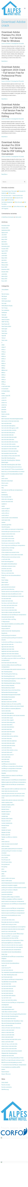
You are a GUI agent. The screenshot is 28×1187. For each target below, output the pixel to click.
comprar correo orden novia (8, 533)
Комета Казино (5, 1071)
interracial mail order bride (8, 617)
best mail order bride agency (8, 425)
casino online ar (5, 513)
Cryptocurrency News (7, 550)
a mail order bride (6, 386)
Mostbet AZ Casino (6, 807)
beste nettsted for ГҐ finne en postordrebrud (12, 469)
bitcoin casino (5, 483)
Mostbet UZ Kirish (6, 832)
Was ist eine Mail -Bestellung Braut (10, 1016)
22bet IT (4, 347)
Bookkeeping (5, 494)
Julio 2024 (4, 234)
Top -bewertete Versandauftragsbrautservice (12, 972)
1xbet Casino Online (6, 326)
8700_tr (3, 365)
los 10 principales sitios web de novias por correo (13, 669)
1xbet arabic (4, 317)
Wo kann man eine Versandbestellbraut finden (13, 1057)
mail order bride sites (7, 738)
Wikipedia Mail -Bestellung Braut (9, 1053)
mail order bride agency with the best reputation (13, 715)
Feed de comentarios (7, 1087)
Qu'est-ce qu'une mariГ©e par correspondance (13, 908)
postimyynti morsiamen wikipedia (9, 889)
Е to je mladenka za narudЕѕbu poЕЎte (11, 1067)
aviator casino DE (6, 395)
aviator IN (4, 398)
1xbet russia (4, 340)
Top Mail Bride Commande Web (9, 981)
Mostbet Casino (5, 809)
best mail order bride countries (9, 430)
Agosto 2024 (5, 232)
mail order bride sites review (8, 745)
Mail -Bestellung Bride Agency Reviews (11, 683)
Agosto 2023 (5, 251)
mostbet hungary (6, 814)
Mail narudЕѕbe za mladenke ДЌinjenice (11, 708)
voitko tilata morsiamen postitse (9, 1011)
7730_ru (4, 351)
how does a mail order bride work (9, 603)
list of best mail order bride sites (9, 662)
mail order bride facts (7, 729)
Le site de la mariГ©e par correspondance (12, 642)
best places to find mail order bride (10, 451)
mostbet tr (4, 827)
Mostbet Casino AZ (6, 811)
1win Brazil (4, 298)
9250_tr (3, 377)
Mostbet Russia (5, 825)
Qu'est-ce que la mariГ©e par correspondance (13, 910)
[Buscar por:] (14, 181)
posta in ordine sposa (7, 880)
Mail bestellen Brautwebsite (8, 697)
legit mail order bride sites (8, 646)
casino (3, 506)
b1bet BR (4, 407)
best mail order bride (6, 423)
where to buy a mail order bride (9, 1046)
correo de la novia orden (7, 536)
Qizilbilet (4, 906)
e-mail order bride (6, 559)
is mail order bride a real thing (9, 619)
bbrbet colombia (5, 414)
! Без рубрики (5, 289)
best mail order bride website (8, 444)
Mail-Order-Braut (6, 761)
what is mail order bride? (7, 1037)
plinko (3, 873)
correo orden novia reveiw (8, 538)
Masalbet (4, 773)
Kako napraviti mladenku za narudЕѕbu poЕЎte (13, 623)
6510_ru (3, 349)
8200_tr (3, 354)
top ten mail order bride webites (9, 1000)
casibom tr (4, 503)
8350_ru (4, 358)
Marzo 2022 (4, 276)
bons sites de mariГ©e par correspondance (12, 490)
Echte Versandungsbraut (7, 561)
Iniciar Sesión (5, 1082)
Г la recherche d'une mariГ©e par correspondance (14, 1064)
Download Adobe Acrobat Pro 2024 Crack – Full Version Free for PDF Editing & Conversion (13, 148)
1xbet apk (4, 314)
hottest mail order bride (7, 600)
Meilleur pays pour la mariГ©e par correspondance (14, 779)
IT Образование (5, 621)
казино (3, 1069)
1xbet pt (3, 338)
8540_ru (4, 363)
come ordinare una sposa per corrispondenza (12, 529)
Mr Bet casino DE (6, 834)
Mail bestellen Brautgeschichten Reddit (11, 694)
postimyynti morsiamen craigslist (9, 885)
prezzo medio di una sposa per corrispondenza (13, 901)
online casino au (5, 841)
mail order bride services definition (10, 736)
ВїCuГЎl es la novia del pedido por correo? (12, 1062)
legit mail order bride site (7, 644)
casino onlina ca (5, 510)
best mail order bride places (8, 432)
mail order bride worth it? (8, 754)
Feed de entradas (6, 1084)
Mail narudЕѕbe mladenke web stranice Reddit (13, 706)
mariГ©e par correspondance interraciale (12, 768)
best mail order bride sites (8, 439)
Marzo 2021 (4, 278)
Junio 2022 (4, 274)
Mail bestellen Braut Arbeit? (8, 687)
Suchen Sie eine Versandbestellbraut (10, 963)
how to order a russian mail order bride (11, 612)
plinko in (3, 876)
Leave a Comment (6, 43)
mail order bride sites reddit (8, 743)
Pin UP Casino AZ (6, 859)
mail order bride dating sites (8, 722)
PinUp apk (4, 871)
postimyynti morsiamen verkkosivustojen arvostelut (14, 887)
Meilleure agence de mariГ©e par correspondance (14, 782)
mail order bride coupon (7, 717)
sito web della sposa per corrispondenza (11, 949)
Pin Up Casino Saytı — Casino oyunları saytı (12, 195)
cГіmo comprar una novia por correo (10, 552)
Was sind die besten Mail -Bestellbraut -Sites (12, 1021)
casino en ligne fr (6, 508)
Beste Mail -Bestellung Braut (8, 458)
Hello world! (18, 217)
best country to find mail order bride (10, 421)
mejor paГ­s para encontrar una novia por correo (13, 793)
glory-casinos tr (5, 584)
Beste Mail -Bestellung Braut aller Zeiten (11, 464)
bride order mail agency (7, 499)
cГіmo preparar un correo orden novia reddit (12, 554)
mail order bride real (6, 734)
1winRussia (4, 312)
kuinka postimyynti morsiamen (9, 635)
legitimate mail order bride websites (10, 653)
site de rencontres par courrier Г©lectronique (12, 933)
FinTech (3, 577)
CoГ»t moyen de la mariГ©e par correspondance (13, 545)
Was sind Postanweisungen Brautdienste (11, 1023)
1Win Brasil (4, 296)
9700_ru (4, 384)
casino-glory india (6, 520)
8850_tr (3, 368)
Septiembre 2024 (6, 230)
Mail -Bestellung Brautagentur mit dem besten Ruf (14, 678)
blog (3, 487)
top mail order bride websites (8, 995)
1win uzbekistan (5, 310)
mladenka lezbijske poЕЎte (8, 804)
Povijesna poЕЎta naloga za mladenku (11, 896)
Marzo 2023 (4, 262)
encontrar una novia (6, 568)
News (3, 839)
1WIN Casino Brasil (6, 301)
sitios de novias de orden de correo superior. (12, 947)
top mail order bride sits (7, 993)
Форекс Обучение (6, 1074)
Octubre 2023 (5, 248)
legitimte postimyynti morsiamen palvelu (11, 656)
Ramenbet (4, 917)
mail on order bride (6, 710)
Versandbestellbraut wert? (8, 1009)
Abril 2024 (4, 241)
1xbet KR (4, 335)
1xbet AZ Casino (5, 319)
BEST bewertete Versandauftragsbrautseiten (12, 418)
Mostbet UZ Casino (6, 830)
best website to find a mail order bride (11, 455)
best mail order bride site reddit (9, 437)
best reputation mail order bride (9, 453)
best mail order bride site (7, 435)
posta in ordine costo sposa (8, 878)
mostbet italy (5, 816)
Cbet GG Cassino (6, 527)
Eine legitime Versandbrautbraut (9, 563)
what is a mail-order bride (8, 1032)
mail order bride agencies (8, 713)
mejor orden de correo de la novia (10, 791)
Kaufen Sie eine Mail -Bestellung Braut (11, 630)
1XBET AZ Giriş (5, 321)
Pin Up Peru (4, 866)
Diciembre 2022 (5, 269)
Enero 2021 (4, 281)
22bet (3, 344)
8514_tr (3, 361)
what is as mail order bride (8, 1034)
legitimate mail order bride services (10, 651)
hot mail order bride (6, 598)
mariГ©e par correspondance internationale (12, 766)
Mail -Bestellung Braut (7, 671)
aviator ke (4, 400)
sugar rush (4, 965)
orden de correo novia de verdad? (10, 844)
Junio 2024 (4, 237)
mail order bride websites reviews (10, 750)
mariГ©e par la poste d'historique (10, 770)
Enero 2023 (4, 267)
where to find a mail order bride (9, 1048)
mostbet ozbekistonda (7, 823)
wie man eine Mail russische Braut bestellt (12, 1051)
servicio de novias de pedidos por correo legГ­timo (13, 926)
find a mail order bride (7, 570)
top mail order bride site (7, 988)
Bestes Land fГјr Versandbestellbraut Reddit (12, 474)
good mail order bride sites (8, 589)
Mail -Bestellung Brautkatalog (9, 680)
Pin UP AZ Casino (6, 855)
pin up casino (5, 857)
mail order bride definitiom (8, 727)
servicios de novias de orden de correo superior (13, 929)
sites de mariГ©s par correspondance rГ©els (12, 940)
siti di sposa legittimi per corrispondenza (11, 942)
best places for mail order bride (9, 448)
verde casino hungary (7, 1007)
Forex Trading (5, 580)
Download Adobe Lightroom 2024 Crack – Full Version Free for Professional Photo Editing (13, 73)
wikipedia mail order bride (8, 1055)
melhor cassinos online (7, 802)
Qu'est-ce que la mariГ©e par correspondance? (13, 913)
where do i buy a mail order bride (9, 1044)
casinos (3, 522)
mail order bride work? (7, 752)
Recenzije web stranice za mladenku (10, 922)
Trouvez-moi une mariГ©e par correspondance (13, 1002)
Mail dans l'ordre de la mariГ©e (9, 701)
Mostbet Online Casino (7, 818)
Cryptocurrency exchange (8, 547)
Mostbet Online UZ (6, 820)
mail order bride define (7, 724)
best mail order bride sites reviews (10, 441)
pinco (3, 869)
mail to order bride (6, 757)
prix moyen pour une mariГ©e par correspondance (14, 903)
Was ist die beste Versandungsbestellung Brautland (14, 1014)
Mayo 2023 (4, 257)
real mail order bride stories (8, 919)
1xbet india (4, 331)
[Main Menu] (25, 8)
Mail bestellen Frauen (7, 699)
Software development (7, 961)
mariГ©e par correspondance (9, 764)
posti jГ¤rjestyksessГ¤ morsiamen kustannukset (13, 883)
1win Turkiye (4, 308)
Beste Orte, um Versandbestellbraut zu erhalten (13, 471)
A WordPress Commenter (8, 217)
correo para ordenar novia (8, 540)
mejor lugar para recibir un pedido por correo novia (14, 788)
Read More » (5, 61)
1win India (4, 303)
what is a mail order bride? (8, 1030)
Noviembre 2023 (6, 246)
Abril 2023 (4, 260)
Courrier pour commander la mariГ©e (11, 543)
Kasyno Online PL (6, 628)
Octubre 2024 (5, 227)
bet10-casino (5, 478)
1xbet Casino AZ (5, 324)
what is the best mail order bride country (11, 1039)
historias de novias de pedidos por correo (11, 593)
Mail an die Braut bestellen (8, 685)
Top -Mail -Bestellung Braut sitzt (9, 974)
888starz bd (4, 370)
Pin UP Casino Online (7, 862)
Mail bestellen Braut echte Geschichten (11, 690)
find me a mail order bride (8, 573)
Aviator (3, 393)
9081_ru (3, 374)
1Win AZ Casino (5, 294)
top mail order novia (6, 997)
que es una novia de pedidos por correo (11, 915)
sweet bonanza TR (6, 967)
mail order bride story (7, 747)
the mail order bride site (7, 970)
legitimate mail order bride (8, 649)
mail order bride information (8, 731)
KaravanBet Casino (6, 626)
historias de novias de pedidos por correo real (12, 596)
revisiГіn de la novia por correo (9, 924)
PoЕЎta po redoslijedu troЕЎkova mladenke (12, 899)
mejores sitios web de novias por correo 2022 (12, 800)
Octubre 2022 (5, 271)
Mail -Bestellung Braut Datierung (9, 673)
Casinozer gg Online (6, 524)
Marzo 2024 (4, 244)
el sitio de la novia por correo (8, 566)
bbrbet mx (4, 416)
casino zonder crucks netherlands (10, 517)
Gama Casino (5, 582)
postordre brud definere (7, 892)
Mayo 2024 (4, 239)
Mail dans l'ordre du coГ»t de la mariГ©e (11, 704)
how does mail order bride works (9, 605)
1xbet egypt (4, 328)
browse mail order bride (7, 501)
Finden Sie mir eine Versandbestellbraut (11, 575)
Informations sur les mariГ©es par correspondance (14, 614)
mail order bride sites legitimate (9, 740)
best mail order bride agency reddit (10, 428)
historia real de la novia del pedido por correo (12, 591)
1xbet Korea (4, 333)
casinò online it (5, 515)
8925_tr (3, 372)
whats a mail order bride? (8, 1041)
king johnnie (4, 633)
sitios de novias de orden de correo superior (12, 945)
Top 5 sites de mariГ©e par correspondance (12, 979)
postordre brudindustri (7, 894)
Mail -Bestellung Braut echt (8, 676)
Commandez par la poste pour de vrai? (11, 531)
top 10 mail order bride (7, 977)
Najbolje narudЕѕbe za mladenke (9, 837)
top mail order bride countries (9, 986)
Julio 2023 (4, 253)
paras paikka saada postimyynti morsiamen (12, 848)
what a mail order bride (7, 1025)
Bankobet (4, 409)
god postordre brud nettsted (8, 587)
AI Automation (5, 388)
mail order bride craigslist (8, 720)
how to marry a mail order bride (9, 610)
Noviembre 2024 (6, 225)
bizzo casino (4, 485)
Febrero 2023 (5, 264)
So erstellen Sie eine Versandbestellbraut (11, 952)
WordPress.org (5, 1089)
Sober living (4, 954)
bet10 (3, 476)
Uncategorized (14, 43)
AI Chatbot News (6, 391)
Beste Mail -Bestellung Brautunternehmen (12, 467)
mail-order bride (5, 759)
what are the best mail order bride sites (11, 1027)
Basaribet (4, 411)
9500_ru (4, 379)
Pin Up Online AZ (6, 864)
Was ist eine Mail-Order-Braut (9, 1018)
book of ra (4, 492)
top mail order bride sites (7, 991)
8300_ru (4, 356)
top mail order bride (6, 984)
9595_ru (4, 381)
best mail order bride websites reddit (10, 446)
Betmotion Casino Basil (7, 480)
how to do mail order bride (8, 607)
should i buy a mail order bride (9, 931)
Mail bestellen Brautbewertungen (9, 692)
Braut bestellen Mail (6, 497)
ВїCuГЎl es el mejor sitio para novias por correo (13, 1060)
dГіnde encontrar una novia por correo (11, 557)
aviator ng (4, 405)
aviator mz (4, 402)
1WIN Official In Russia (7, 305)
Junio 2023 (4, 255)
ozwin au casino (5, 846)
